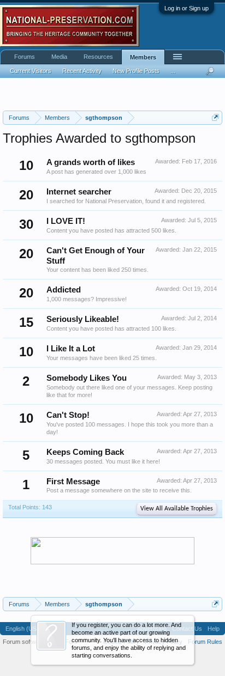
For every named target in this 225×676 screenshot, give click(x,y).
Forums (24, 56)
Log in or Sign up (186, 8)
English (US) (22, 628)
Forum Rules (205, 641)
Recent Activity (82, 71)
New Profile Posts (135, 71)
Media (59, 56)
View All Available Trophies (176, 509)
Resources (98, 56)
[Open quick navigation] (215, 117)
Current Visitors (30, 71)
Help (214, 628)
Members (143, 57)
